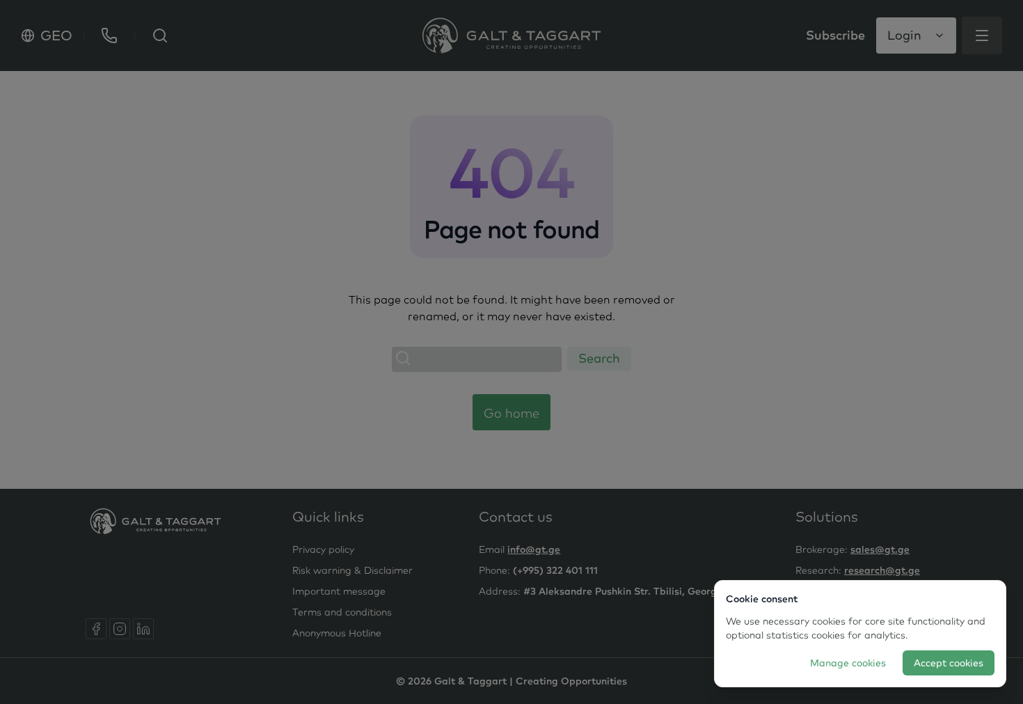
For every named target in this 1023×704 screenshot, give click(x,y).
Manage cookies (848, 663)
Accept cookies (948, 663)
